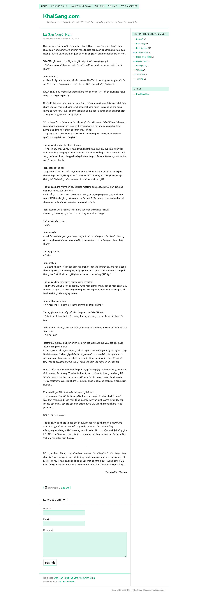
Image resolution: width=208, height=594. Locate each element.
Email (46, 519)
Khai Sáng (140, 44)
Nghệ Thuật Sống (81, 6)
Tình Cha (99, 6)
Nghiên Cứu (141, 61)
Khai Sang (137, 590)
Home (44, 6)
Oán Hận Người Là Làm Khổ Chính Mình (74, 577)
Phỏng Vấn (141, 66)
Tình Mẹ (112, 6)
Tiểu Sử (139, 70)
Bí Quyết (139, 39)
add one (65, 488)
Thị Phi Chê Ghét (66, 581)
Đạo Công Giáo (142, 94)
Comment (48, 530)
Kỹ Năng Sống (59, 6)
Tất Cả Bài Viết (129, 6)
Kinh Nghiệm (141, 48)
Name (47, 508)
